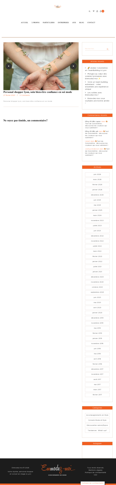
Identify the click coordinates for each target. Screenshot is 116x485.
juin (97, 174)
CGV (95, 475)
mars (97, 179)
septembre (97, 292)
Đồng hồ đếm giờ (91, 131)
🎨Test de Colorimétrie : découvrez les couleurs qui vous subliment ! (96, 143)
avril (97, 307)
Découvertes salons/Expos (97, 425)
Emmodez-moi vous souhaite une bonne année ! (97, 101)
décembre (97, 195)
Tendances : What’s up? (97, 430)
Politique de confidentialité (95, 472)
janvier (97, 190)
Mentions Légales (96, 470)
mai (97, 205)
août (97, 379)
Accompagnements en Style (97, 415)
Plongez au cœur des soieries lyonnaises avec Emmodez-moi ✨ (96, 76)
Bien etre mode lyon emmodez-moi (8, 66)
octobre (97, 287)
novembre (97, 220)
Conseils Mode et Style (97, 420)
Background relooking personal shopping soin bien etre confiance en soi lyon (75, 66)
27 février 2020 (9, 95)
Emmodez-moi (17, 468)
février (97, 184)
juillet (97, 225)
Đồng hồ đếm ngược (93, 121)
